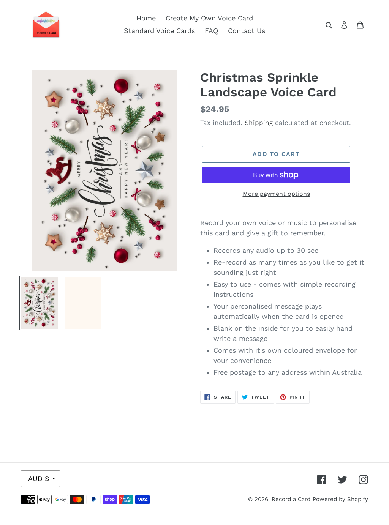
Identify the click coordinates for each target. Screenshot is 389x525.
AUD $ (38, 478)
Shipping (259, 122)
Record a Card (291, 499)
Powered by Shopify (340, 499)
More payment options (276, 193)
